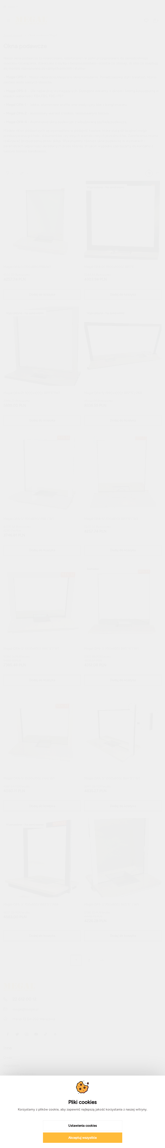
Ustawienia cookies (82, 1126)
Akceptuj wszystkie (82, 1138)
